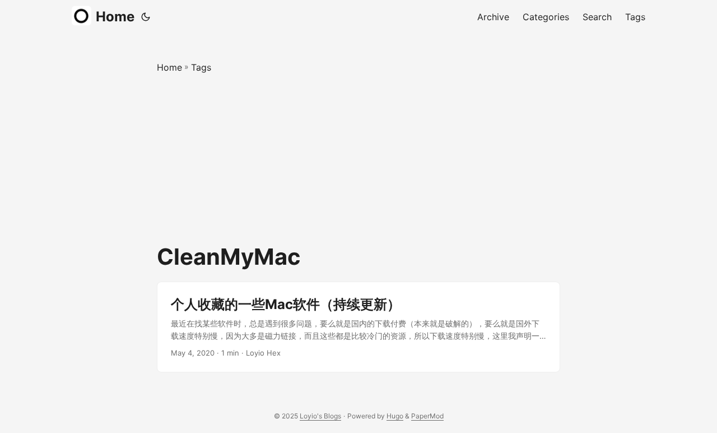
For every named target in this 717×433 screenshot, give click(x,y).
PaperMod (427, 416)
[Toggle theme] (145, 17)
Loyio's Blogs (320, 416)
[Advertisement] (358, 159)
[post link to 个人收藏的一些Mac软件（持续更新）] (358, 327)
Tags (201, 67)
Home (115, 16)
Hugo (395, 416)
